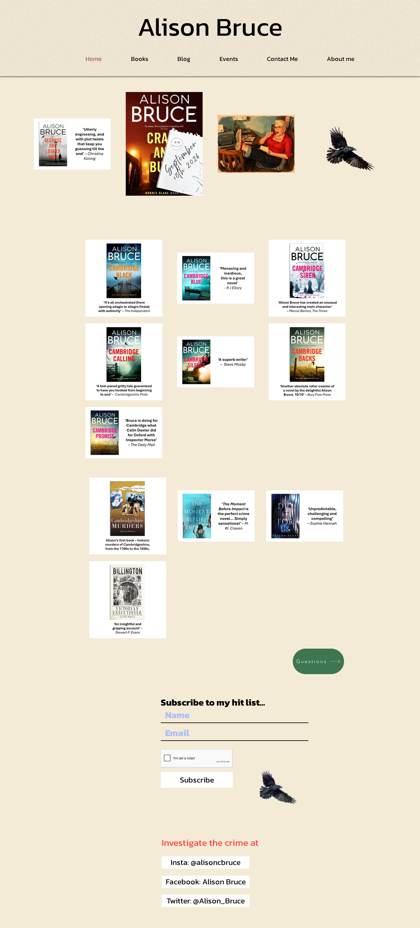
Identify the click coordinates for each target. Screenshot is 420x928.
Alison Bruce (210, 26)
